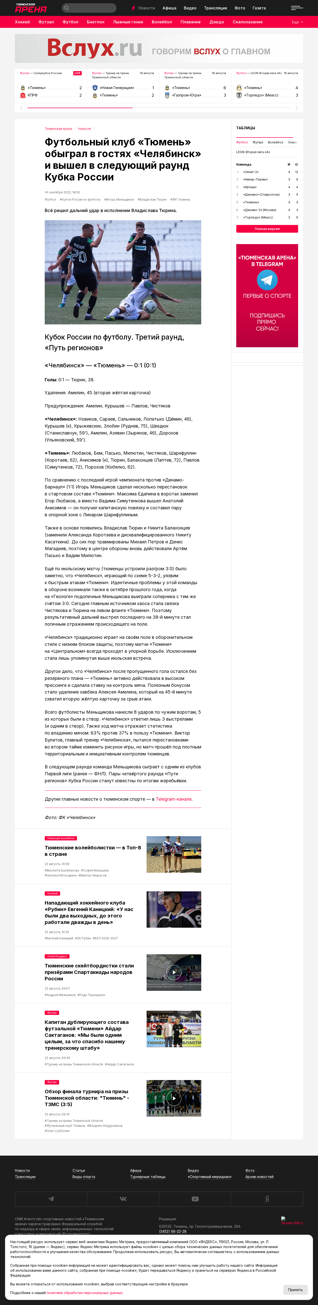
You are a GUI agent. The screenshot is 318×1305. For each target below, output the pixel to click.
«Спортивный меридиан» (210, 1176)
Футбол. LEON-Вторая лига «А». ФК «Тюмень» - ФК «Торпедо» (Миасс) (267, 89)
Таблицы (245, 128)
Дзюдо (216, 21)
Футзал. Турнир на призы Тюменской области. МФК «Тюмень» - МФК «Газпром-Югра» (195, 89)
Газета (259, 7)
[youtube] (195, 1199)
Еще (295, 22)
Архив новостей (259, 1176)
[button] (21, 108)
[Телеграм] (267, 295)
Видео (190, 7)
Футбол (70, 21)
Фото (240, 7)
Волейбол (162, 21)
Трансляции (215, 7)
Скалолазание (248, 21)
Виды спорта (84, 1176)
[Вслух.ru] (159, 48)
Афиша (169, 7)
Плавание (191, 21)
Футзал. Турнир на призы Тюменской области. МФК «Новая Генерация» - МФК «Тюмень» (123, 89)
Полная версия (267, 229)
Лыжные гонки (128, 21)
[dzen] (267, 1199)
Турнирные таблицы (147, 1176)
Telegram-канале (174, 799)
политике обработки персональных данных (85, 1293)
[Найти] (66, 8)
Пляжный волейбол (61, 838)
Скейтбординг (57, 956)
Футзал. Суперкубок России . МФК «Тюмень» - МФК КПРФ (51, 89)
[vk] (123, 1199)
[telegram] (51, 1199)
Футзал (46, 21)
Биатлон (95, 21)
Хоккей (22, 21)
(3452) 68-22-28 (173, 1231)
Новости (146, 7)
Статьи (79, 1170)
